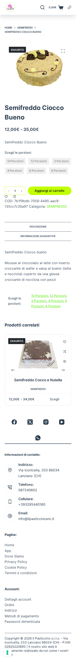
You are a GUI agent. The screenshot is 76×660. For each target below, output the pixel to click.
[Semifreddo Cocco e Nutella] (38, 353)
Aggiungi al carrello (49, 191)
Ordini (9, 605)
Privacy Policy (16, 562)
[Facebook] (14, 422)
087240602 (27, 490)
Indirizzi (11, 610)
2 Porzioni (38, 301)
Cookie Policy (16, 567)
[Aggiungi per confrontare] (14, 196)
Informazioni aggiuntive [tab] (38, 236)
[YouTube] (61, 422)
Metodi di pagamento (22, 616)
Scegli (54, 399)
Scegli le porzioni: (18, 153)
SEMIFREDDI (57, 206)
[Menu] (69, 7)
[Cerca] (42, 7)
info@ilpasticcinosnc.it (36, 519)
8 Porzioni (53, 306)
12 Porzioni (58, 296)
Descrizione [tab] (38, 226)
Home (9, 545)
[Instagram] (46, 422)
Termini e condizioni (21, 573)
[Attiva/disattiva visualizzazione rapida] (64, 361)
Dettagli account (18, 599)
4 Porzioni (56, 301)
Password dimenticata (22, 621)
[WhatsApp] (38, 437)
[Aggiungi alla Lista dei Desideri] (6, 196)
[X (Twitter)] (30, 422)
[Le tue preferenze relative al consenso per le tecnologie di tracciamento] (7, 653)
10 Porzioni (39, 296)
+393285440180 (31, 504)
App (8, 551)
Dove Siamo (14, 556)
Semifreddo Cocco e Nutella (38, 380)
